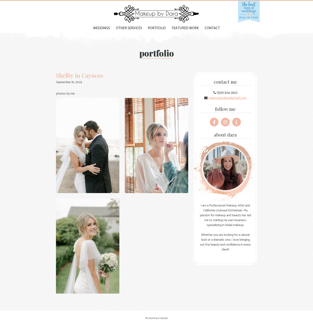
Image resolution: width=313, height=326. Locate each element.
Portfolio (157, 28)
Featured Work (185, 28)
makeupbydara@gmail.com (227, 98)
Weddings (101, 28)
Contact (212, 28)
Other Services (129, 28)
